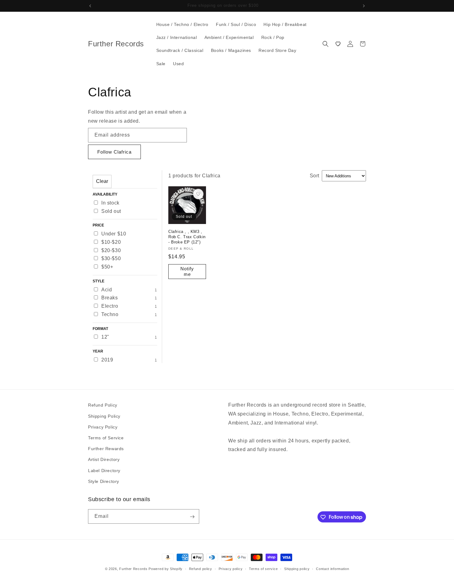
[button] (325, 44)
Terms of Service (106, 437)
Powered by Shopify (166, 569)
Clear (102, 181)
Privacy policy (231, 568)
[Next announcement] (364, 6)
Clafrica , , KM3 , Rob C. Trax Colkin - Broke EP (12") (187, 236)
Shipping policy (297, 568)
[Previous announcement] (90, 6)
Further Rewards (106, 448)
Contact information (332, 568)
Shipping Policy (104, 415)
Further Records (133, 569)
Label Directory (104, 470)
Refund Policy (102, 405)
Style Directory (103, 481)
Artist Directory (104, 459)
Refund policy (200, 568)
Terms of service (263, 568)
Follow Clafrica (114, 151)
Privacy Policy (102, 426)
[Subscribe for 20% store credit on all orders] (192, 516)
